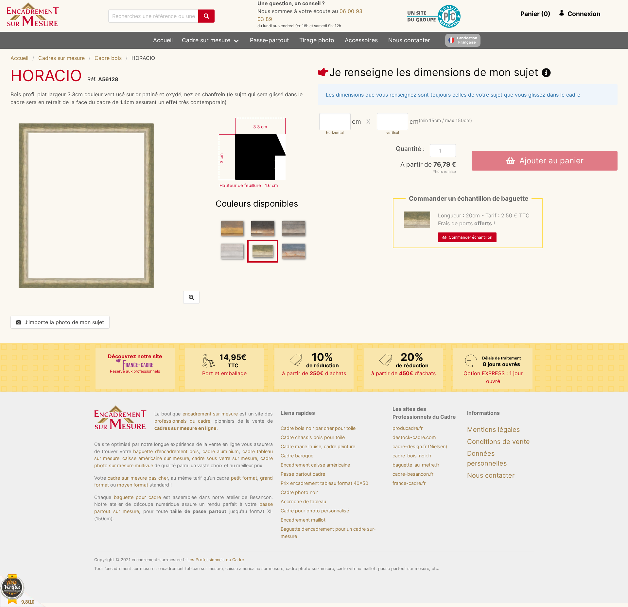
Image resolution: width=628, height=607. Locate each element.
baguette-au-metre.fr (415, 465)
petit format (244, 478)
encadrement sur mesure (210, 413)
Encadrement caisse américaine (315, 465)
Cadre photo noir (299, 492)
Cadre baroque (297, 455)
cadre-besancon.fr (412, 474)
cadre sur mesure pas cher (138, 478)
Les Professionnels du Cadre (215, 559)
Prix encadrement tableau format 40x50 (324, 483)
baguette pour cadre (137, 497)
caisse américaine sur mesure (155, 458)
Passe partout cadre (303, 474)
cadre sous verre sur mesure (224, 458)
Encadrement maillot (303, 520)
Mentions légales (493, 429)
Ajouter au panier (549, 160)
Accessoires (361, 40)
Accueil (163, 40)
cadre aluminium (220, 451)
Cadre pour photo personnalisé (315, 510)
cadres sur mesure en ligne (185, 428)
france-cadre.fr (409, 483)
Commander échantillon (469, 237)
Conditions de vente (498, 442)
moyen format (132, 484)
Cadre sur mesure (206, 40)
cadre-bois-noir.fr (411, 455)
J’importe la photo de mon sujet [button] (64, 322)
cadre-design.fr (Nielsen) (419, 446)
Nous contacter (409, 40)
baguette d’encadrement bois (166, 451)
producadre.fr (407, 428)
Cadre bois (108, 58)
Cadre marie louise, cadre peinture (318, 446)
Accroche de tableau (303, 501)
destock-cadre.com (414, 437)
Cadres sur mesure (61, 58)
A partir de (428, 164)
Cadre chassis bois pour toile (313, 437)
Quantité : (410, 149)
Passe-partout (269, 40)
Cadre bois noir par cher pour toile (318, 428)
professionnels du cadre (182, 421)
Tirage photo (316, 40)
